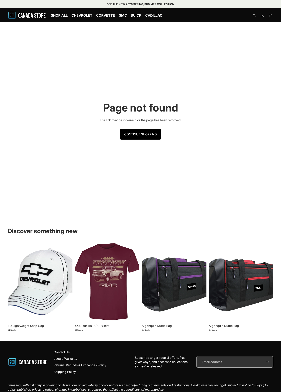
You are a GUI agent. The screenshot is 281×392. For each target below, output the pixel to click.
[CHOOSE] (133, 316)
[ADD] (66, 316)
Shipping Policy (65, 372)
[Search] (254, 15)
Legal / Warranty (65, 358)
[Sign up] (268, 362)
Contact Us (62, 352)
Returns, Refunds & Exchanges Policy (80, 365)
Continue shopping (140, 134)
